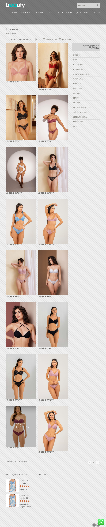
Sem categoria (80, 117)
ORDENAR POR (11, 39)
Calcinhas (78, 65)
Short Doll (78, 122)
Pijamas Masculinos (82, 107)
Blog (50, 12)
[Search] (97, 5)
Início (7, 33)
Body (75, 60)
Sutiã (75, 127)
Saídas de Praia (80, 112)
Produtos (25, 12)
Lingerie (77, 93)
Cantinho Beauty (81, 74)
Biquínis (76, 55)
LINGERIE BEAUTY (14, 82)
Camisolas (78, 69)
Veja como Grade (51, 39)
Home (14, 12)
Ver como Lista (66, 39)
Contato (96, 12)
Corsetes (77, 84)
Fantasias (77, 88)
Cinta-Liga (78, 79)
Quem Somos (82, 12)
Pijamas (39, 12)
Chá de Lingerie (64, 12)
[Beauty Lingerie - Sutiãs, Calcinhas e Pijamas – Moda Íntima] (15, 5)
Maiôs (76, 98)
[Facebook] (94, 525)
